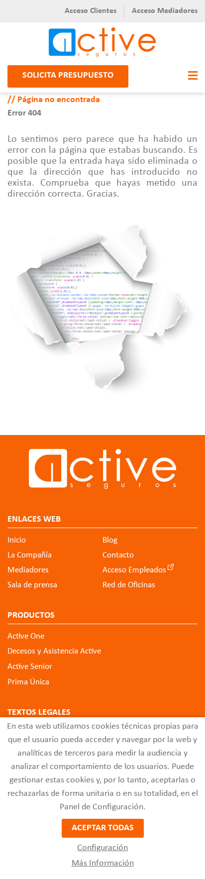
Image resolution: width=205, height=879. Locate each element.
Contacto (118, 555)
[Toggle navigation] (190, 76)
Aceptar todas (103, 828)
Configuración (102, 848)
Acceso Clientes (90, 11)
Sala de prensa (32, 585)
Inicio (16, 540)
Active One (25, 636)
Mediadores (28, 570)
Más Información (103, 863)
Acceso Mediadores (165, 11)
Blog (109, 540)
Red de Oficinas (128, 585)
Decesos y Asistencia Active (54, 651)
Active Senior (29, 666)
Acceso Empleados (134, 570)
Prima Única (28, 682)
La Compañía (29, 555)
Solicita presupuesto (67, 75)
